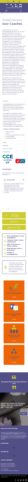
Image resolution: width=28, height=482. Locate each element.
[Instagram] (26, 480)
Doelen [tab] (4, 142)
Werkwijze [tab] (5, 101)
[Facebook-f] (15, 480)
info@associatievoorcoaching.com (11, 470)
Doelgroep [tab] (5, 145)
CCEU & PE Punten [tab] (7, 148)
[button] (6, 10)
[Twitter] (18, 480)
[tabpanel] (14, 122)
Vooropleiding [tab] (6, 151)
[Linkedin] (23, 480)
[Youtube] (21, 480)
